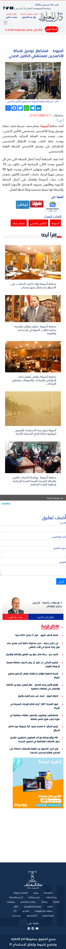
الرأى (16, 906)
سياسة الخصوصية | (41, 8)
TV (15, 911)
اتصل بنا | (27, 8)
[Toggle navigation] (5, 22)
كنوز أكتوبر (48, 915)
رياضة (44, 902)
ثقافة (56, 902)
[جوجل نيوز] (52, 206)
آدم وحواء (31, 915)
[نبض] (22, 204)
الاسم (63, 522)
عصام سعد (18, 223)
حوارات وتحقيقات (44, 911)
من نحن (16, 915)
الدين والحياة (16, 897)
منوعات (11, 902)
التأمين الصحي (38, 223)
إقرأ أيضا (49, 235)
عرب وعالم (34, 897)
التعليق (62, 562)
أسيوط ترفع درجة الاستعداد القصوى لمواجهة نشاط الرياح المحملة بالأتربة (35, 431)
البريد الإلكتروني (59, 536)
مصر (35, 893)
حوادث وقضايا (28, 902)
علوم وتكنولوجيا (32, 906)
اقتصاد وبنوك (21, 893)
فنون (50, 906)
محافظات (58, 115)
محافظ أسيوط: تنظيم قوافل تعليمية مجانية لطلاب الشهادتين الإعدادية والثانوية (35, 329)
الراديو (26, 911)
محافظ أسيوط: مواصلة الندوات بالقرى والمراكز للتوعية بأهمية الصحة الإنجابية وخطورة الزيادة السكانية (34, 480)
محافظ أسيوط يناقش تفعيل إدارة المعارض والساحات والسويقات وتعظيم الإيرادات (34, 380)
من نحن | (18, 8)
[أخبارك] (36, 203)
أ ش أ (60, 120)
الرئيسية (46, 892)
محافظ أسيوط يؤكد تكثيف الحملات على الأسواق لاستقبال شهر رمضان (33, 285)
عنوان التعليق (59, 548)
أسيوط (44, 125)
